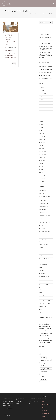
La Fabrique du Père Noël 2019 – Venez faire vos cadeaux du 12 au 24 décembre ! (45, 48)
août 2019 (41, 97)
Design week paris (45, 371)
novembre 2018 (42, 112)
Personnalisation (42, 306)
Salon (40, 312)
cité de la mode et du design (46, 369)
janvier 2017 (41, 148)
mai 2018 (41, 124)
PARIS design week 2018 (44, 300)
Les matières (44, 410)
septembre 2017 (42, 142)
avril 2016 (41, 169)
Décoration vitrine (43, 234)
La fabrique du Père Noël (44, 276)
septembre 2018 (42, 118)
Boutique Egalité (42, 209)
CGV (43, 407)
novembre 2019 (42, 93)
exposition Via (42, 250)
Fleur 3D (51, 72)
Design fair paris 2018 (43, 237)
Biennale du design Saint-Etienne (44, 197)
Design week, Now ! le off (49, 78)
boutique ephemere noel (44, 215)
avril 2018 (41, 127)
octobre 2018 (42, 115)
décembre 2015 (42, 175)
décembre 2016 (42, 151)
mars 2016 (41, 172)
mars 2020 (41, 87)
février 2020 (41, 90)
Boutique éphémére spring (44, 222)
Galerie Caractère (43, 264)
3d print (43, 357)
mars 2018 (41, 130)
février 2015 (41, 181)
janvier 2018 (41, 133)
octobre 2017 (42, 139)
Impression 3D (42, 270)
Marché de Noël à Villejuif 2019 (44, 288)
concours (41, 225)
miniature (43, 379)
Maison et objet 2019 (43, 284)
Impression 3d (44, 373)
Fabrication (41, 253)
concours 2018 (42, 228)
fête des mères (42, 256)
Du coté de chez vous (43, 244)
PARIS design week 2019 (44, 303)
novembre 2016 (42, 154)
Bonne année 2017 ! (43, 203)
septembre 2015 (42, 178)
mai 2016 (41, 166)
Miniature (41, 292)
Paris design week (43, 295)
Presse (40, 309)
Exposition (41, 247)
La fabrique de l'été (43, 273)
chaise (43, 365)
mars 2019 (41, 103)
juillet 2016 (41, 163)
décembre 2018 (42, 109)
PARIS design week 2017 (44, 298)
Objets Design (44, 382)
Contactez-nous (45, 413)
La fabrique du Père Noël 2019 (45, 282)
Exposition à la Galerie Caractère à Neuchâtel (44, 33)
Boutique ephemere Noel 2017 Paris (45, 363)
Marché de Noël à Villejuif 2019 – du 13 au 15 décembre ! (46, 42)
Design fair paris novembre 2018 (45, 240)
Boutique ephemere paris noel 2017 (45, 218)
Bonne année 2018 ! (43, 206)
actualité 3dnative (43, 190)
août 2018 (41, 121)
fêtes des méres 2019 (44, 258)
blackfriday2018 (42, 200)
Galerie (40, 261)
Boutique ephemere (43, 212)
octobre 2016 (42, 157)
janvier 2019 (41, 106)
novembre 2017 (42, 136)
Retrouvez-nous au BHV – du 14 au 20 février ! (45, 38)
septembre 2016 (42, 160)
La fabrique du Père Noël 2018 (45, 279)
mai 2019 (41, 100)
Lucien (40, 66)
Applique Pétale (47, 75)
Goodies (40, 267)
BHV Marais (41, 193)
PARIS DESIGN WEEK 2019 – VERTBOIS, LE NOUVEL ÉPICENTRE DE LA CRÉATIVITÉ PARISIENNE (45, 55)
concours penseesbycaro (44, 231)
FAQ (43, 401)
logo (42, 376)
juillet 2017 (41, 145)
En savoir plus (8, 63)
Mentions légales (46, 404)
